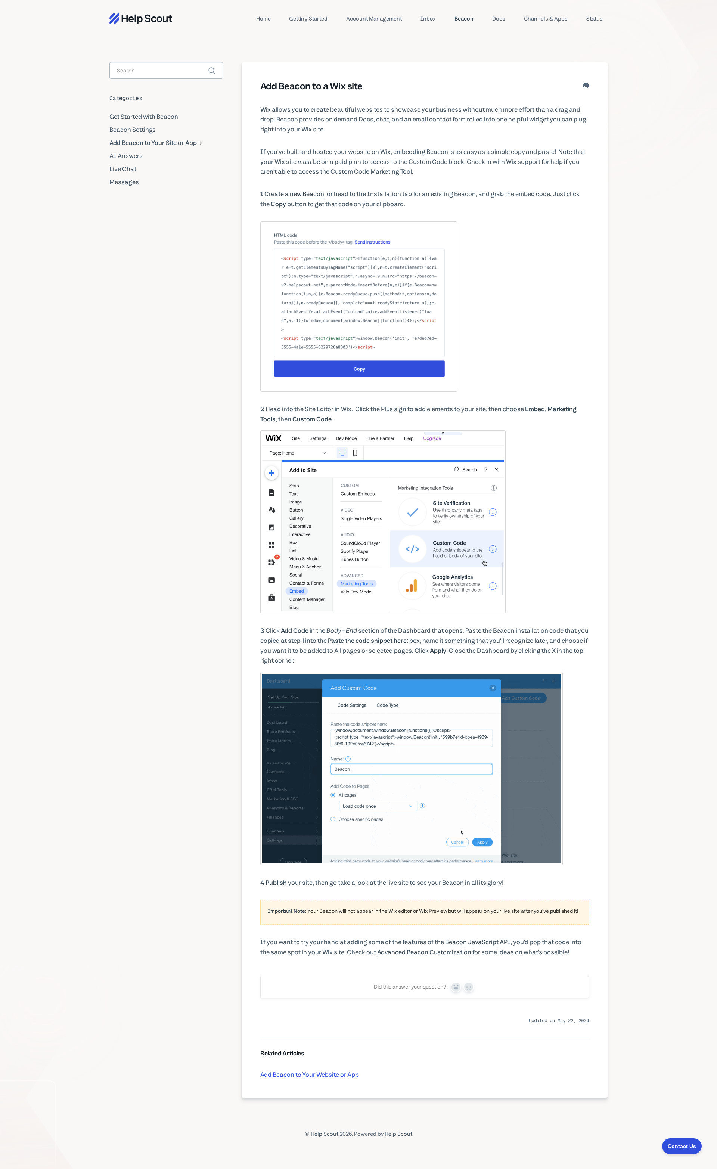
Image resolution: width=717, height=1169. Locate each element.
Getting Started (308, 18)
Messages (124, 182)
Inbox (428, 18)
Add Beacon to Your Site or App (153, 143)
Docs (498, 18)
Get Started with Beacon (143, 116)
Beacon (464, 18)
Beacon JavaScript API (477, 942)
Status (594, 18)
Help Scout (324, 1133)
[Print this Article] (586, 86)
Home (263, 18)
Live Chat (122, 169)
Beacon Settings (132, 129)
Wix (265, 109)
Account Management (374, 18)
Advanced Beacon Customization (424, 952)
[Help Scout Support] (140, 18)
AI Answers (126, 156)
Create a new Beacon (294, 194)
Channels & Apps (546, 18)
